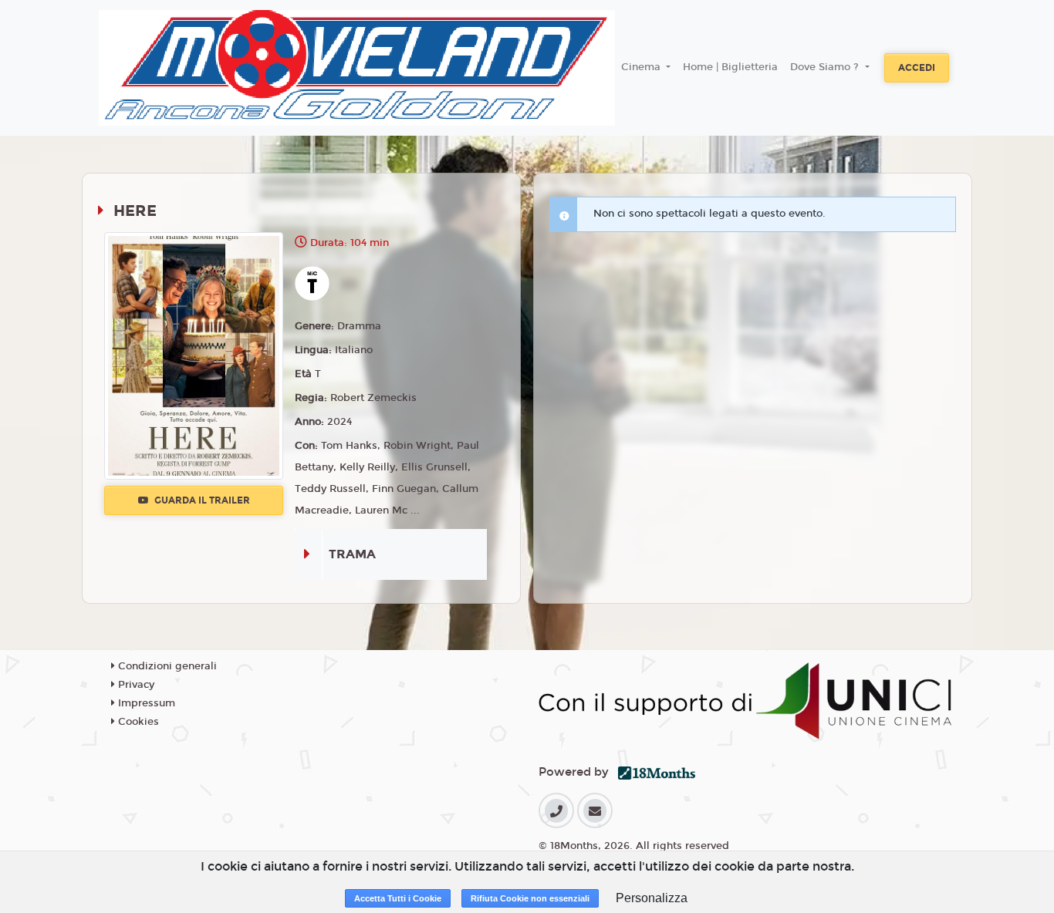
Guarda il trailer (201, 500)
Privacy (134, 685)
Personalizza (651, 898)
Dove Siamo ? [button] (826, 67)
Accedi (916, 67)
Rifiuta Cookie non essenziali (530, 898)
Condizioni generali (166, 666)
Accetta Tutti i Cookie (397, 898)
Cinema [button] (642, 67)
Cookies (137, 722)
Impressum (145, 703)
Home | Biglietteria (730, 67)
